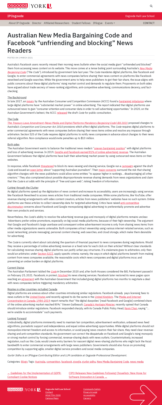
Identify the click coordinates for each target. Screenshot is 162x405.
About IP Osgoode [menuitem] (19, 23)
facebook (66, 361)
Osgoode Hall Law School (140, 16)
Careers (87, 398)
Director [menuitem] (36, 23)
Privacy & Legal (90, 392)
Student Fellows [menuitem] (81, 23)
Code (54, 271)
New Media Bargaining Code (113, 361)
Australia (40, 361)
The (67, 122)
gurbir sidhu (89, 361)
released (62, 112)
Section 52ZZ (45, 253)
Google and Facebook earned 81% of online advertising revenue (91, 152)
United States (38, 296)
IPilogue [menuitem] (98, 23)
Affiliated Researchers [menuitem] (56, 23)
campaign (127, 166)
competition (53, 361)
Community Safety (91, 389)
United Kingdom (104, 296)
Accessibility (89, 395)
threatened (47, 166)
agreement (27, 279)
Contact (149, 23)
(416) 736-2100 (53, 395)
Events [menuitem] (109, 23)
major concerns (107, 169)
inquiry (30, 101)
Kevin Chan (131, 308)
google (77, 361)
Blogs (24, 361)
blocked (63, 275)
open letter (36, 169)
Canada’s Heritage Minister (99, 304)
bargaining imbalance (131, 101)
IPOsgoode (15, 16)
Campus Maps (52, 398)
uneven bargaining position (109, 148)
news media (137, 361)
